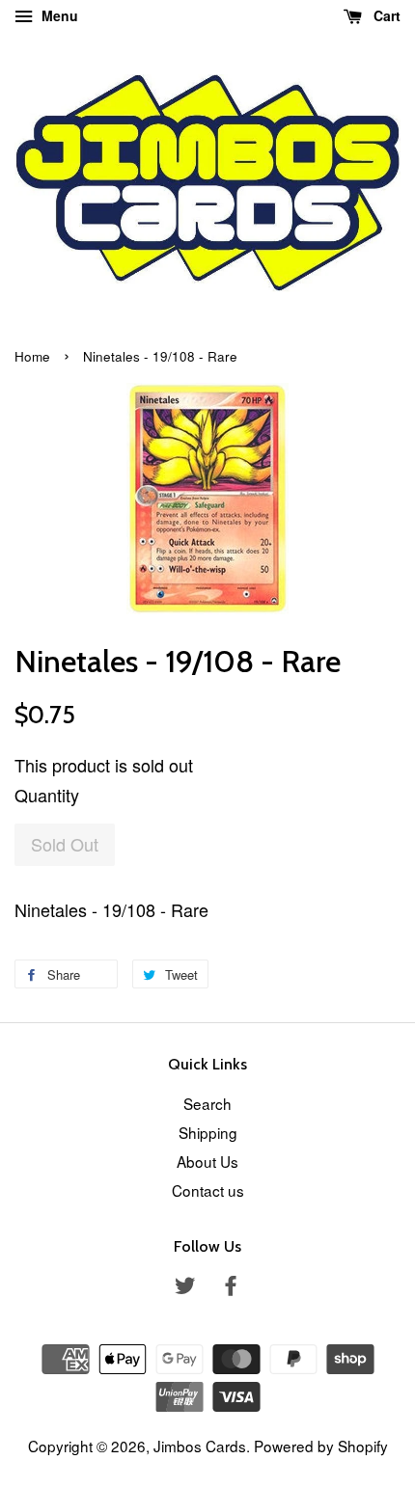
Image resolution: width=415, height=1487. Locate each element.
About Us (207, 1161)
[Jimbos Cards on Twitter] (185, 1287)
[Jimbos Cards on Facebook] (230, 1287)
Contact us (208, 1190)
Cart (385, 15)
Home (32, 356)
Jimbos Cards (199, 1445)
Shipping (208, 1132)
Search (207, 1103)
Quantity (46, 794)
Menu (58, 15)
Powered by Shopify (321, 1445)
